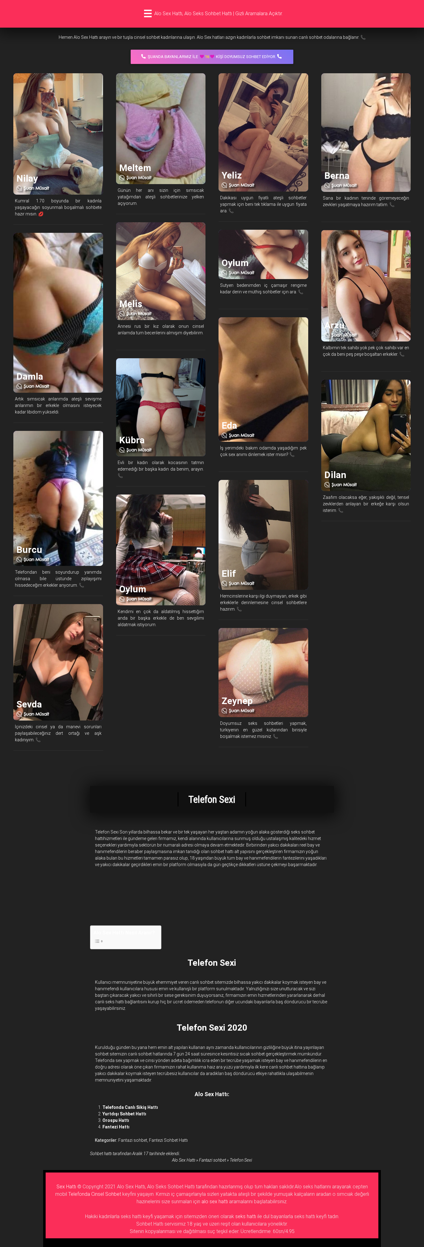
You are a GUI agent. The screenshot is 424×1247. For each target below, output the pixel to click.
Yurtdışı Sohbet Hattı (124, 1113)
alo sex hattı (214, 1201)
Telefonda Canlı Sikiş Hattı (130, 1107)
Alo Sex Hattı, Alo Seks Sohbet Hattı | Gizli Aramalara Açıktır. (218, 13)
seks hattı (245, 1216)
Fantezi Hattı (115, 1126)
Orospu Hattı (115, 1120)
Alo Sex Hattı (183, 1160)
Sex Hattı (66, 1187)
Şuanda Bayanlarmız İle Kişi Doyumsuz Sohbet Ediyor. (212, 56)
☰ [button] (147, 14)
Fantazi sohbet (132, 1140)
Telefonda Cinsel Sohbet (94, 1194)
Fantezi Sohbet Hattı (168, 1140)
